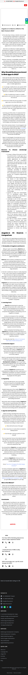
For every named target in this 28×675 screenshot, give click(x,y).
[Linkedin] (26, 19)
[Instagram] (7, 607)
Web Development (7, 25)
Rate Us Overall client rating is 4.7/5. (10, 581)
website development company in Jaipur (12, 478)
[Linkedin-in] (10, 607)
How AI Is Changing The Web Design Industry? (16, 464)
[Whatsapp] (5, 607)
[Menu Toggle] (25, 5)
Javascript (23, 128)
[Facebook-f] (2, 607)
